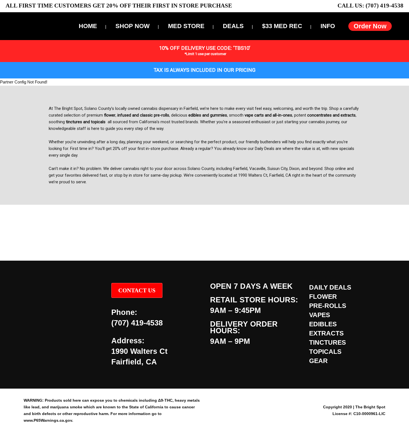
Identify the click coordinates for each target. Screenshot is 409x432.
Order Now (370, 26)
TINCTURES (327, 342)
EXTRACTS (326, 333)
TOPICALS (325, 351)
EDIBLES (323, 324)
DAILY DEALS (330, 287)
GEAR (318, 360)
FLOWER (323, 296)
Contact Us (137, 290)
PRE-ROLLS (327, 305)
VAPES (319, 315)
